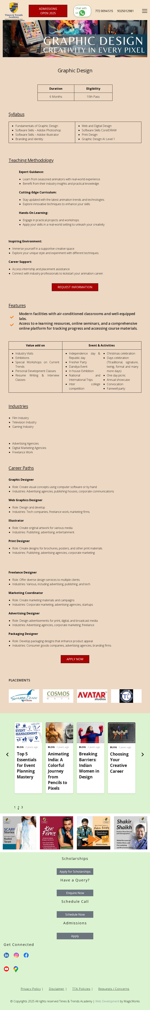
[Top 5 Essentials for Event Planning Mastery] (28, 725)
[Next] (142, 754)
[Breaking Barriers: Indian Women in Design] (90, 725)
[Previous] (8, 754)
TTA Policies (81, 989)
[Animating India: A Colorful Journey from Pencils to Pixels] (59, 725)
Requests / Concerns (113, 989)
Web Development (107, 1001)
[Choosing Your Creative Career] (121, 725)
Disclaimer (56, 989)
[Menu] (145, 11)
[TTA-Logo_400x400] (14, 11)
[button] (14, 808)
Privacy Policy (31, 989)
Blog (20, 747)
